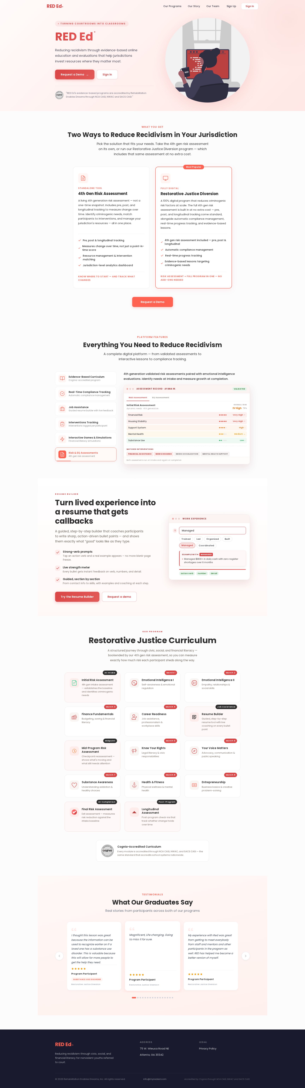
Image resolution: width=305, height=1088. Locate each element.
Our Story (194, 6)
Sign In (250, 6)
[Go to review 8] (152, 997)
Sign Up (231, 6)
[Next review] (245, 956)
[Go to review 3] (140, 997)
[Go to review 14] (167, 997)
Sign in (107, 74)
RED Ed (55, 6)
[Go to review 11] (160, 997)
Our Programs (172, 6)
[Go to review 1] (134, 997)
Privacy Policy (207, 1048)
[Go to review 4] (142, 997)
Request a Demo (75, 74)
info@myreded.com (154, 1079)
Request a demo (119, 597)
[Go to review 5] (145, 997)
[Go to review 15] (170, 997)
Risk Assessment (138, 397)
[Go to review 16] (172, 997)
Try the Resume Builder (77, 597)
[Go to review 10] (157, 997)
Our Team (212, 6)
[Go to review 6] (147, 997)
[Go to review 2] (138, 997)
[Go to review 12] (162, 997)
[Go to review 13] (165, 997)
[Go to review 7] (150, 997)
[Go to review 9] (155, 997)
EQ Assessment (160, 397)
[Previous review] (59, 956)
